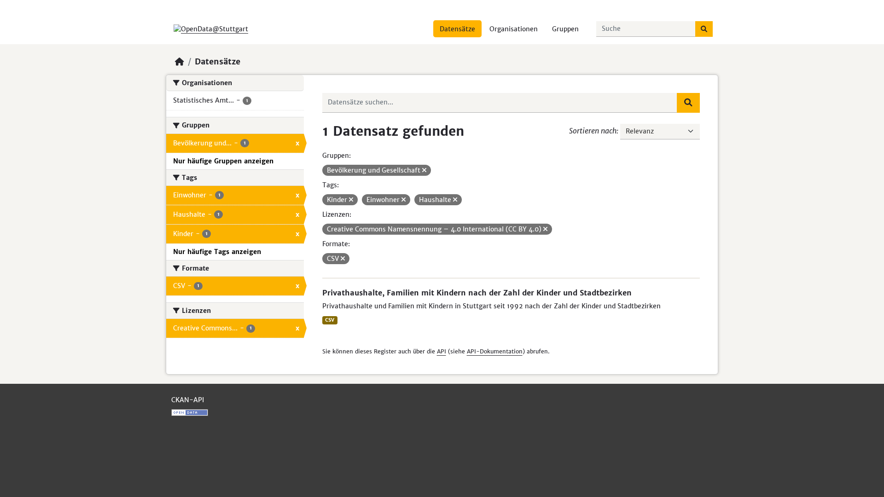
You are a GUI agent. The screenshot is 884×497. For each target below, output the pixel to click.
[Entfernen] (424, 170)
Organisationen (513, 29)
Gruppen (565, 29)
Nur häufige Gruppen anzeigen (223, 161)
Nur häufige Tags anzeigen (217, 252)
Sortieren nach (592, 130)
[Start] (179, 62)
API (441, 351)
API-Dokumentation (495, 351)
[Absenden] (704, 29)
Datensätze (457, 29)
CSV (329, 320)
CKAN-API (187, 400)
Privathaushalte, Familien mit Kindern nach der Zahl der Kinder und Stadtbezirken (477, 292)
